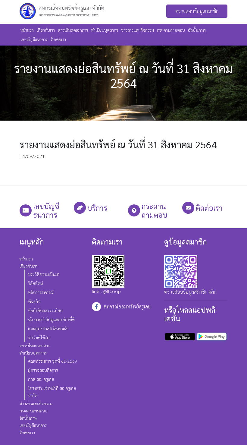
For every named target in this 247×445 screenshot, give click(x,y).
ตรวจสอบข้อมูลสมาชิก (196, 11)
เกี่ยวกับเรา (46, 30)
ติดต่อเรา (58, 39)
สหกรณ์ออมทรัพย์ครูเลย (127, 306)
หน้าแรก (27, 30)
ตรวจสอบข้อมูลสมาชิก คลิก (190, 292)
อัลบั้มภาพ (197, 30)
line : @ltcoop (106, 291)
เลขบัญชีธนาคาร (34, 39)
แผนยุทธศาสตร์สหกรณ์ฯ (48, 328)
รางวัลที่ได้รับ (38, 337)
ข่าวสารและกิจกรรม (137, 30)
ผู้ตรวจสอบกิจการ (43, 370)
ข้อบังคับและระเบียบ (45, 310)
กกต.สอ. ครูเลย (41, 379)
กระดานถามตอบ (171, 30)
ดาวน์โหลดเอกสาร (73, 30)
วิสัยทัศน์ (35, 283)
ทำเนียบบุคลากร (104, 30)
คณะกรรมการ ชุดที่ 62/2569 (52, 361)
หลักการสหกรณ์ (41, 292)
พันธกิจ (34, 301)
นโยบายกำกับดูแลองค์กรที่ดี (51, 319)
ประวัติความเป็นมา (44, 274)
